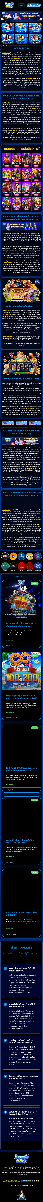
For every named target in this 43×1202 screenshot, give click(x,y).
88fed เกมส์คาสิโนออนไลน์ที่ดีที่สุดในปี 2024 (21, 914)
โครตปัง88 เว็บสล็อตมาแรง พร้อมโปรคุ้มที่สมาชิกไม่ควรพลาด (21, 625)
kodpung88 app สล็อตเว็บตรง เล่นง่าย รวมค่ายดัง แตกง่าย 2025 (21, 697)
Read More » (10, 640)
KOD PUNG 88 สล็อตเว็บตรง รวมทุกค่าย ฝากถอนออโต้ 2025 (21, 769)
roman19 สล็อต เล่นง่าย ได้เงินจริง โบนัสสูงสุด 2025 (20, 841)
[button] (21, 5)
